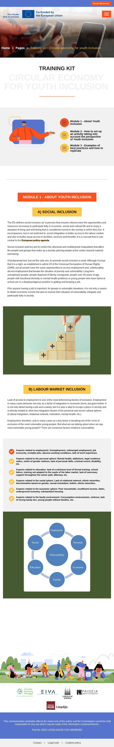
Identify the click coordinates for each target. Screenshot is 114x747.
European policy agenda (35, 240)
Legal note (53, 743)
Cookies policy (73, 743)
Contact (37, 743)
